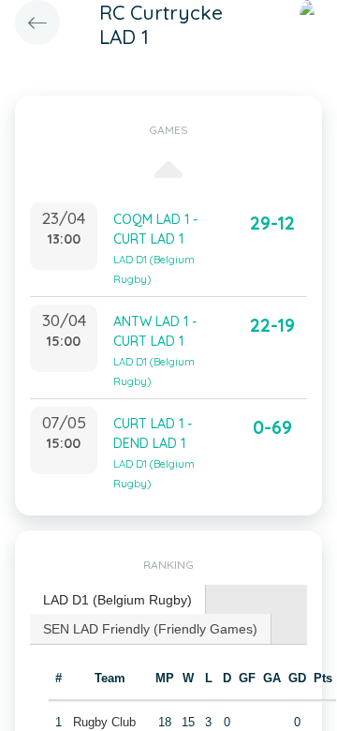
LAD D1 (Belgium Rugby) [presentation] (117, 599)
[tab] (118, 600)
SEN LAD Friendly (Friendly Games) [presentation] (150, 628)
